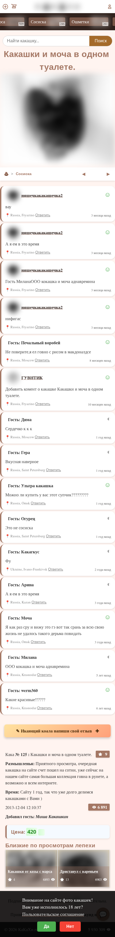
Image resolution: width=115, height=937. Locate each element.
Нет (70, 926)
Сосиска (43, 22)
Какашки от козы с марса (30, 871)
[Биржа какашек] (14, 6)
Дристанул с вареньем (79, 871)
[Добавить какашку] (5, 6)
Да (46, 926)
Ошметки (85, 22)
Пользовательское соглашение (53, 914)
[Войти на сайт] (109, 6)
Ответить (42, 215)
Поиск (101, 41)
